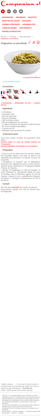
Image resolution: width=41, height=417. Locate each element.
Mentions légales (18, 411)
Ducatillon (5, 410)
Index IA (14, 413)
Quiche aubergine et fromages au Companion (19, 146)
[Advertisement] (20, 287)
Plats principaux (25, 37)
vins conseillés (13, 187)
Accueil (3, 37)
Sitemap (20, 413)
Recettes (13, 37)
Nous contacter (6, 411)
